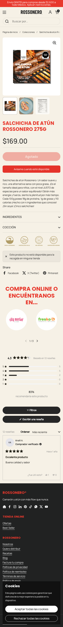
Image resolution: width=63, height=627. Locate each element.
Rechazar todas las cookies (31, 618)
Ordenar (25, 431)
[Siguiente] (56, 457)
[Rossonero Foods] (31, 12)
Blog (5, 557)
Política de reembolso (14, 571)
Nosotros (8, 544)
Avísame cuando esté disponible (31, 169)
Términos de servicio (14, 576)
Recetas (7, 553)
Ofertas (7, 523)
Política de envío (12, 580)
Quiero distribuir (11, 548)
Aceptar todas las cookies (31, 609)
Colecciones (28, 32)
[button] (56, 12)
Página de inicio (10, 32)
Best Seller (9, 527)
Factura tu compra (13, 562)
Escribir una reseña (38, 420)
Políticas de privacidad (15, 567)
